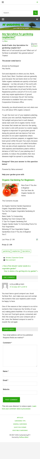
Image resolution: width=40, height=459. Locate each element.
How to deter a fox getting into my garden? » (21, 271)
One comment (11, 260)
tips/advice (26, 251)
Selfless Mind (23, 437)
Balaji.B (35, 46)
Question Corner (17, 257)
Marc (6, 41)
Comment (7, 343)
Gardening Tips (20, 421)
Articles (8, 257)
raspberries (16, 251)
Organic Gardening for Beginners (18, 180)
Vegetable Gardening (20, 430)
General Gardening (20, 424)
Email (5, 380)
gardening (6, 251)
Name (6, 371)
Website (6, 389)
